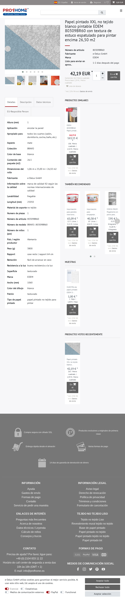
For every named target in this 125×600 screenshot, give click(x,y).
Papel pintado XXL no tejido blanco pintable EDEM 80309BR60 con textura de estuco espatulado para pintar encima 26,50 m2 (72, 362)
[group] (72, 114)
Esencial (14, 588)
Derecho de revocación (92, 493)
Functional (70, 592)
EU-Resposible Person (18, 111)
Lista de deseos (74, 86)
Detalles (11, 102)
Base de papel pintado (92, 527)
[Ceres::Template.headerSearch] (102, 12)
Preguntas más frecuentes (31, 519)
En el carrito (113, 76)
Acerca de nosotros (31, 523)
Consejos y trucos (31, 536)
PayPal (54, 592)
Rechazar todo (103, 587)
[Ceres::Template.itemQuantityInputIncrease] (102, 73)
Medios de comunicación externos (27, 592)
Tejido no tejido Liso (92, 519)
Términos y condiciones (92, 501)
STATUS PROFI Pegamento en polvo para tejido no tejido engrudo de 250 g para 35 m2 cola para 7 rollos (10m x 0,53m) (112, 212)
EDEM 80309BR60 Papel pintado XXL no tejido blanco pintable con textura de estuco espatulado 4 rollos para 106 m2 (72, 128)
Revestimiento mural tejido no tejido (92, 523)
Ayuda (31, 489)
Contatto (31, 501)
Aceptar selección (102, 593)
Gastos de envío (85, 91)
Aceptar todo (102, 580)
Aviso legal (92, 489)
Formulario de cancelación (92, 505)
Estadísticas (31, 588)
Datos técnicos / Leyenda (31, 527)
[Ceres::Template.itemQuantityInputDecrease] (102, 78)
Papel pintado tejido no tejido (92, 536)
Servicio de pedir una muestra (31, 505)
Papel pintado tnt (92, 540)
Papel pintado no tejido (92, 532)
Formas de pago (31, 497)
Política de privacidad (92, 497)
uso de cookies (45, 583)
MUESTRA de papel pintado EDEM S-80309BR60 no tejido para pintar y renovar (72, 290)
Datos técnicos (43, 102)
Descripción (26, 102)
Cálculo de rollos (31, 532)
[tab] (11, 102)
